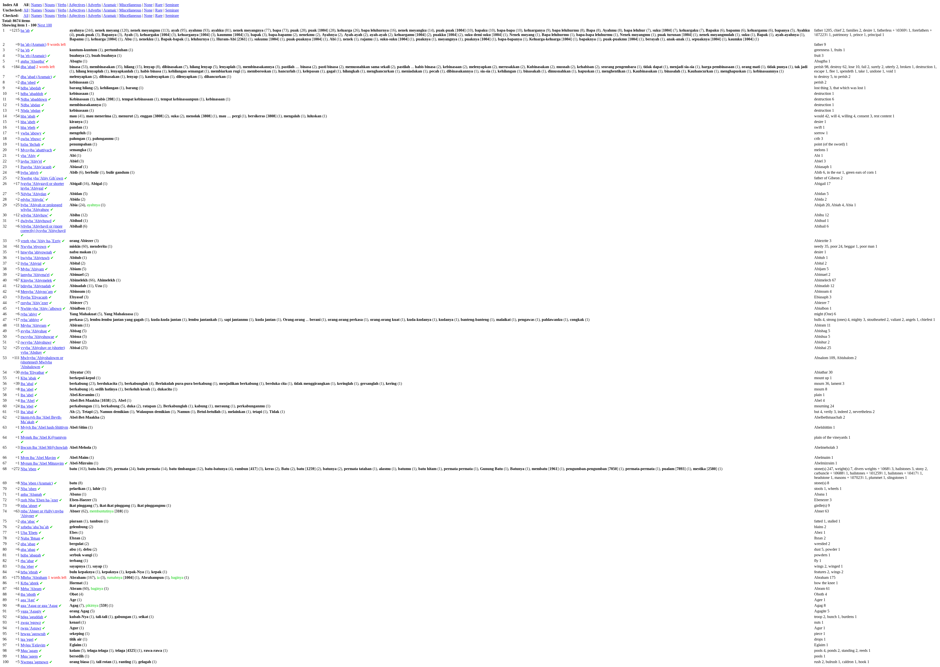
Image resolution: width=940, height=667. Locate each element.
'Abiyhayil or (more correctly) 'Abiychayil (43, 228)
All (26, 10)
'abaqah (31, 555)
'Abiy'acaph (36, 167)
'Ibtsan (30, 538)
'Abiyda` (32, 199)
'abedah (31, 88)
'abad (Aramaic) (36, 77)
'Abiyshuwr (36, 342)
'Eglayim (33, 645)
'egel (27, 639)
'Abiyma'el (35, 275)
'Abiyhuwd (36, 221)
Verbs (62, 5)
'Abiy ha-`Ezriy (41, 241)
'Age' (28, 600)
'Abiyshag (34, 331)
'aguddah (32, 617)
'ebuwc (31, 139)
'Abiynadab (36, 286)
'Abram (31, 589)
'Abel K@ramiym (43, 437)
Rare (159, 5)
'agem (29, 656)
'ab (25, 30)
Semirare (172, 5)
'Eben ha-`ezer (39, 500)
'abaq (28, 544)
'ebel (27, 406)
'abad (28, 67)
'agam (29, 651)
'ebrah (29, 572)
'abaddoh (32, 94)
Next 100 (44, 25)
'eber (27, 566)
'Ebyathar (32, 372)
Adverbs (94, 5)
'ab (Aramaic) (33, 44)
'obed (28, 82)
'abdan (30, 105)
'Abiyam (32, 269)
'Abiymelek (36, 280)
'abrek (30, 583)
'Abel (28, 401)
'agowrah (33, 634)
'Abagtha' (33, 61)
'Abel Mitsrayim (42, 463)
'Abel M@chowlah (44, 447)
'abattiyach (36, 150)
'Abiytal (31, 263)
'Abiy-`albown (41, 308)
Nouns (50, 5)
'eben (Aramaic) (37, 483)
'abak (28, 378)
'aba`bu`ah (35, 527)
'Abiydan (33, 194)
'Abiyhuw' (34, 215)
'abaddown (34, 99)
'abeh (28, 122)
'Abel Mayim (38, 458)
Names (36, 5)
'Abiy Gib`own (42, 178)
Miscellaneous (130, 5)
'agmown (34, 662)
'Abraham (34, 577)
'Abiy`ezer (34, 303)
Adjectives (77, 5)
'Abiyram (33, 325)
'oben (28, 489)
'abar (27, 561)
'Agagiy (31, 611)
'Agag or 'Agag (39, 606)
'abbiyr (30, 320)
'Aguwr (31, 628)
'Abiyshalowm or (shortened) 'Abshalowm (42, 362)
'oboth (28, 594)
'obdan (30, 111)
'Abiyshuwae (37, 337)
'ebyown (33, 246)
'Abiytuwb (35, 258)
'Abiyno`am (37, 292)
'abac (28, 521)
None (148, 5)
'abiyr (29, 314)
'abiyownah (36, 252)
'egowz (31, 622)
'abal (27, 384)
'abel (27, 389)
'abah (28, 116)
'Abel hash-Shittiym (44, 427)
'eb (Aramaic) (33, 56)
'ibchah (30, 144)
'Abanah (31, 494)
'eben (28, 469)
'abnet (29, 506)
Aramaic (110, 5)
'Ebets (29, 533)
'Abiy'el (31, 161)
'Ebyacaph (34, 297)
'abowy (31, 133)
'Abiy (28, 156)
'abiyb (29, 172)
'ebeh (28, 127)
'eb (25, 50)
